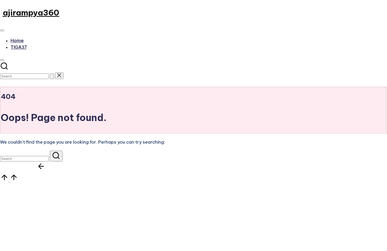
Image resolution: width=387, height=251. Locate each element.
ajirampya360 (31, 13)
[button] (52, 76)
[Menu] (2, 30)
